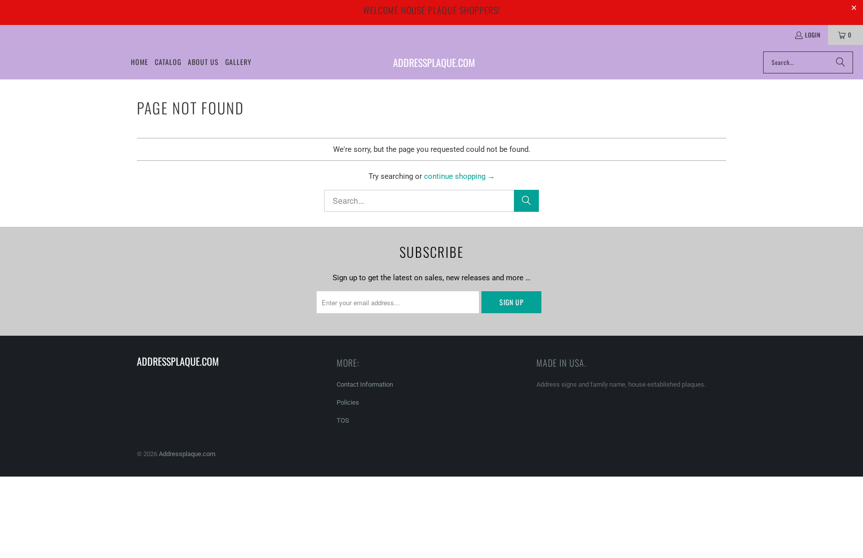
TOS (343, 420)
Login (813, 34)
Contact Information (365, 384)
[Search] (840, 62)
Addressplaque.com (187, 454)
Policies (348, 402)
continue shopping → (459, 176)
